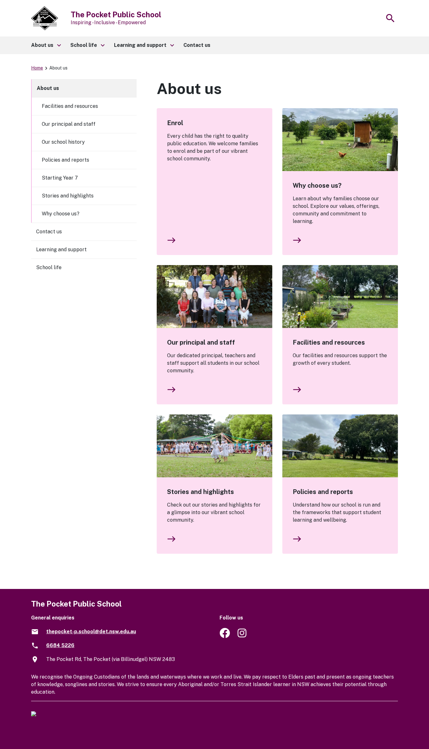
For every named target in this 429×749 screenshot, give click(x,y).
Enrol (175, 123)
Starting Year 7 (60, 178)
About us (48, 88)
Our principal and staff (201, 342)
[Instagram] (242, 636)
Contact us (49, 232)
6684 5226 (60, 645)
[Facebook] (225, 636)
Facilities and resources (329, 342)
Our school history (63, 142)
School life (49, 267)
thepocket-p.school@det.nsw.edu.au (91, 632)
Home (37, 67)
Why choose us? (317, 185)
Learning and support (61, 249)
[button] (45, 45)
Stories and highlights (200, 492)
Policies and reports (323, 492)
